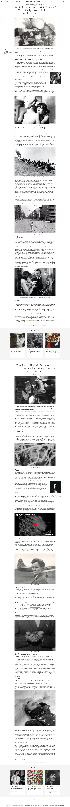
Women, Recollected (29, 320)
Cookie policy (58, 805)
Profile (37, 4)
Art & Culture (40, 4)
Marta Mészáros (39, 596)
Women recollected (29, 4)
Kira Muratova (43, 739)
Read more (52, 494)
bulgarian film (43, 325)
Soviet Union (33, 362)
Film (43, 4)
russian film (42, 762)
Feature (37, 362)
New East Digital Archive (35, 1)
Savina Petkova (7, 49)
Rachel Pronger (7, 413)
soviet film (36, 762)
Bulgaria (33, 4)
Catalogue (8, 1)
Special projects (16, 1)
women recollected (28, 325)
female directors (35, 325)
